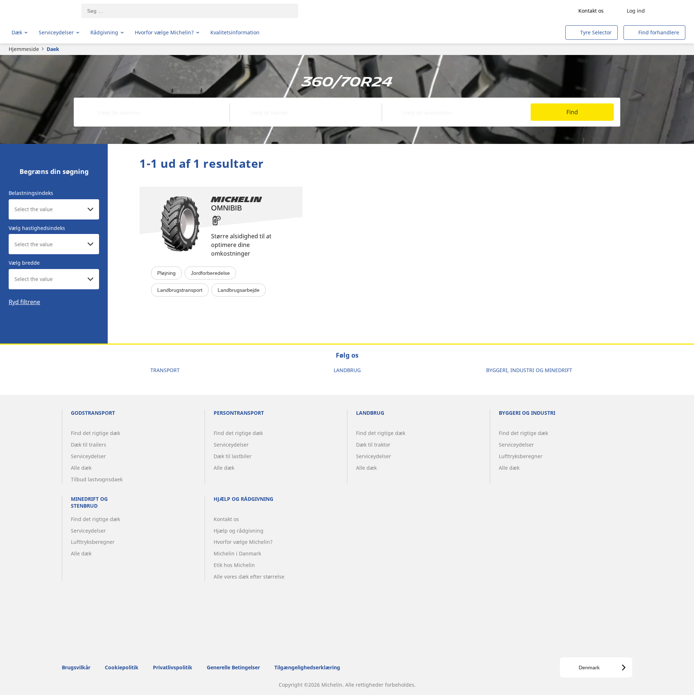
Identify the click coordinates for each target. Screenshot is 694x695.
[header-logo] (40, 11)
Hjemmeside (24, 49)
